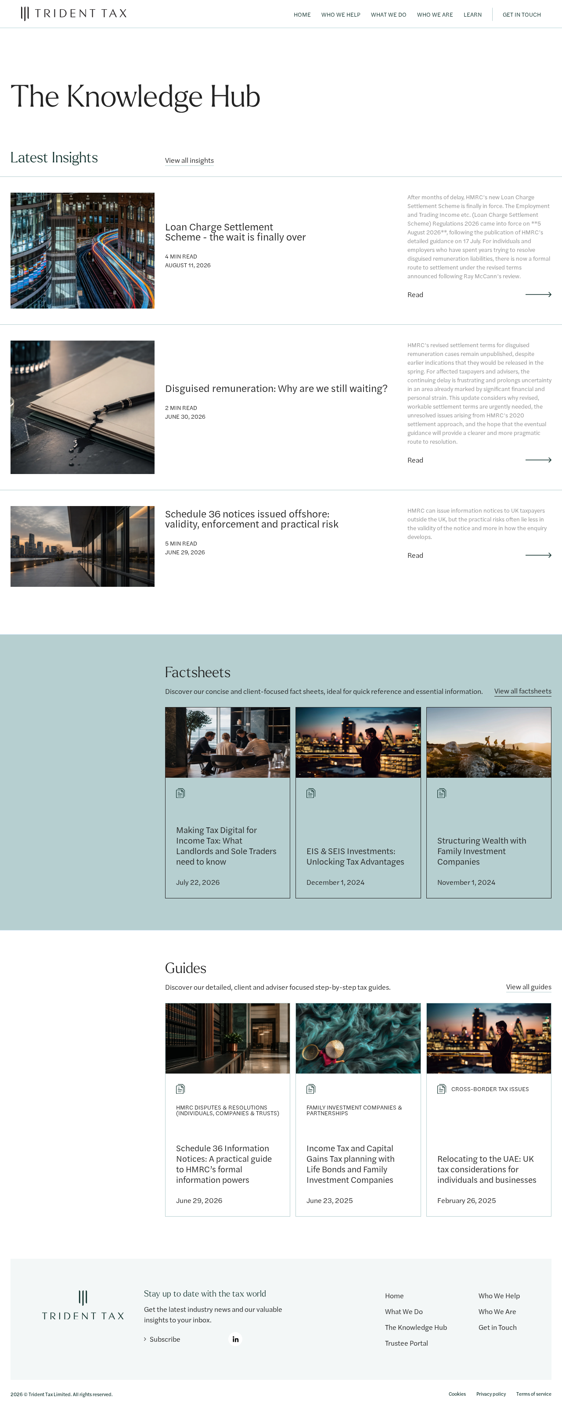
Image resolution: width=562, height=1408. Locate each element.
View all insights (189, 161)
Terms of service (533, 1393)
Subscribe (165, 1339)
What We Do (389, 14)
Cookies (457, 1393)
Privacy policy (491, 1393)
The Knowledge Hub (416, 1327)
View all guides (528, 987)
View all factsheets (522, 691)
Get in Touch (522, 14)
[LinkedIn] (235, 1339)
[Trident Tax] (73, 14)
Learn (473, 14)
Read (415, 294)
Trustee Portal (406, 1343)
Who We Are (435, 14)
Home (302, 14)
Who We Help (340, 14)
